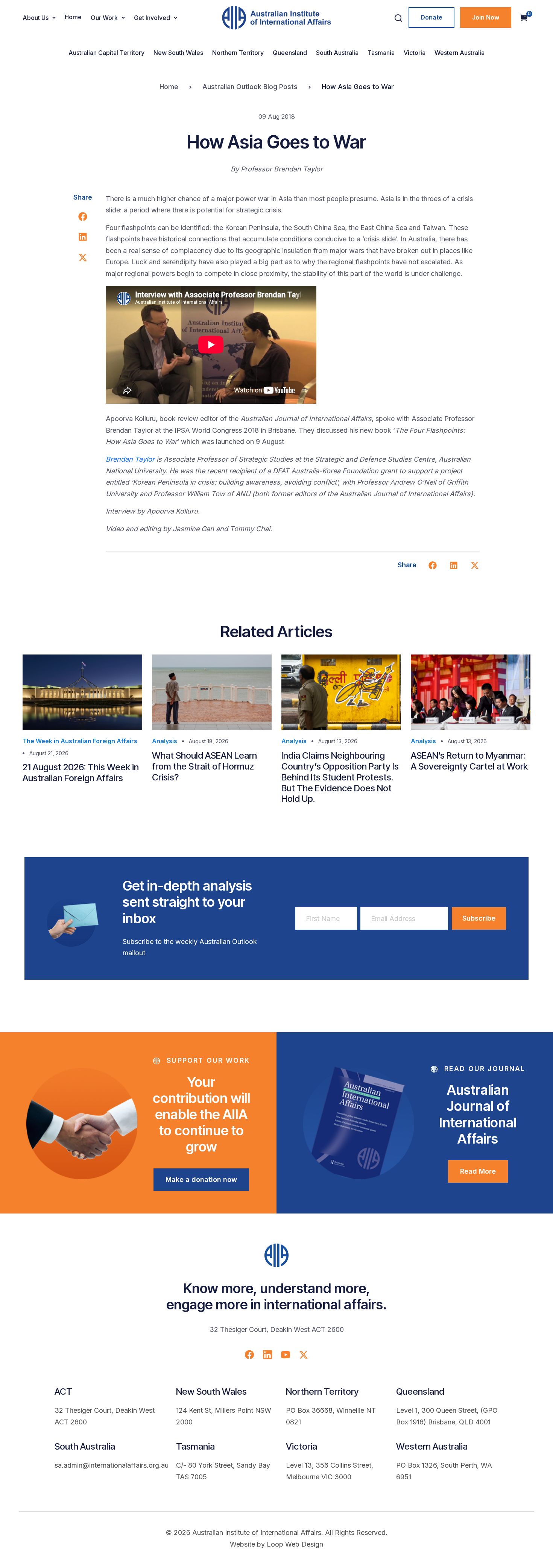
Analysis (164, 741)
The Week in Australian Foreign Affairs (80, 741)
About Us (36, 17)
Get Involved (152, 17)
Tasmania (381, 52)
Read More (478, 1171)
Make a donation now (201, 1179)
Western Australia (459, 52)
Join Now (485, 17)
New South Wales (178, 52)
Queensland (290, 52)
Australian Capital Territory (106, 52)
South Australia (337, 52)
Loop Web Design (295, 1544)
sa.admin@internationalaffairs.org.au (112, 1465)
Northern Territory (238, 52)
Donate (431, 17)
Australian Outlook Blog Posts (250, 87)
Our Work (104, 17)
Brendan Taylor (130, 459)
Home (73, 17)
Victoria (414, 52)
